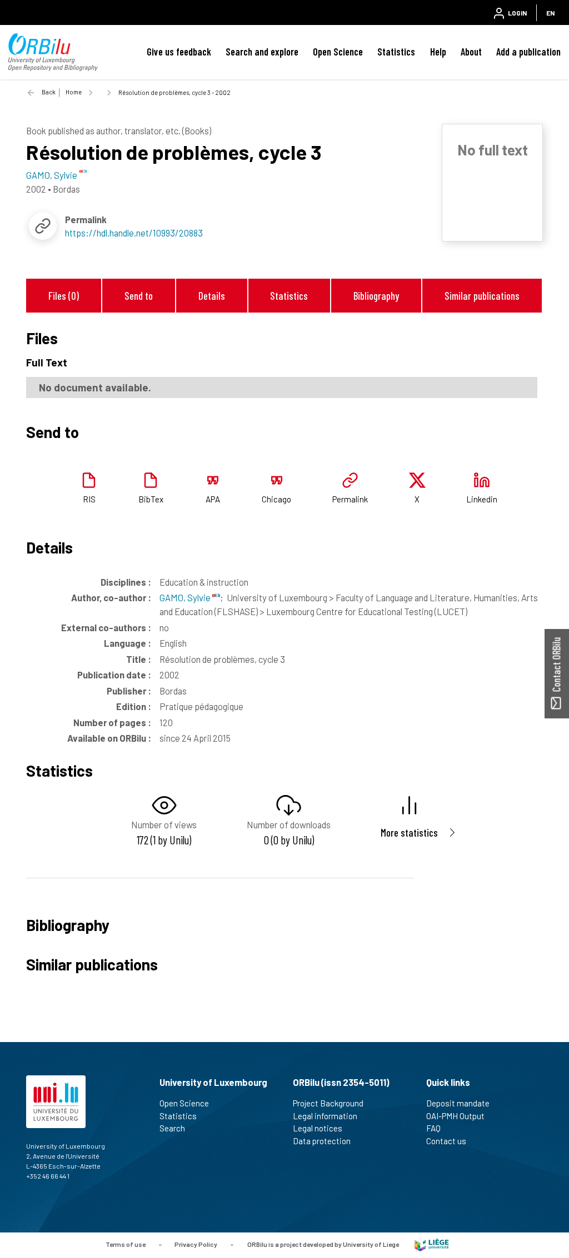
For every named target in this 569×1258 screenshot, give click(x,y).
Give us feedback (179, 52)
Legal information (325, 1116)
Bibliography (376, 295)
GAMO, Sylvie (185, 597)
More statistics (409, 832)
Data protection (322, 1141)
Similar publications (482, 295)
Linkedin (481, 499)
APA (213, 499)
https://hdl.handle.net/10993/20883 (134, 232)
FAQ (433, 1128)
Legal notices (317, 1128)
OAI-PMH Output (455, 1116)
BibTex (150, 499)
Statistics (396, 52)
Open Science (338, 52)
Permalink (350, 499)
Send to (138, 295)
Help (438, 52)
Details (211, 295)
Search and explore (262, 52)
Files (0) (63, 295)
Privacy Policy (195, 1244)
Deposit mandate (458, 1103)
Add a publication (528, 52)
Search (172, 1128)
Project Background (328, 1103)
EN (550, 13)
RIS (89, 499)
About (471, 52)
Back (49, 91)
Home (74, 91)
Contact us (446, 1141)
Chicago (276, 499)
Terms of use (126, 1244)
